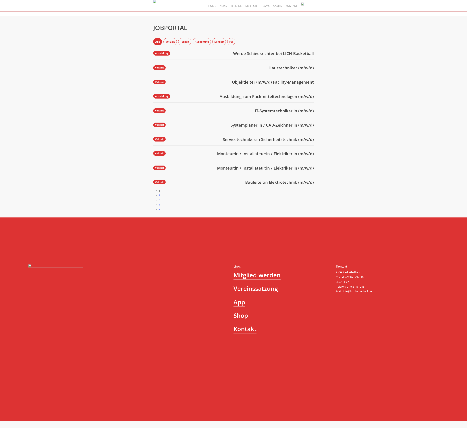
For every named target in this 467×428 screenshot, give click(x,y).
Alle (157, 41)
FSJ (231, 41)
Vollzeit (170, 41)
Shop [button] (241, 315)
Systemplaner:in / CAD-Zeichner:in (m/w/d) (272, 125)
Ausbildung (202, 41)
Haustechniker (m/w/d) (291, 67)
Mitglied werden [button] (257, 275)
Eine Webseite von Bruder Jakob (47, 385)
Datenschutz (50, 376)
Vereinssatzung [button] (256, 288)
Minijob (219, 41)
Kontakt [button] (245, 329)
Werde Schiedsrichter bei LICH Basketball (273, 53)
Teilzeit (184, 41)
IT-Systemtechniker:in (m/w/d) (284, 110)
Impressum (35, 376)
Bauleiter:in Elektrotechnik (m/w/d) (279, 182)
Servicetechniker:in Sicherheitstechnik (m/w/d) (268, 139)
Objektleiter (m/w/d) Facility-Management (273, 82)
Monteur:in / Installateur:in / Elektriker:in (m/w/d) (265, 153)
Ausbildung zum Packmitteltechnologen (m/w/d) (267, 96)
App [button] (239, 302)
